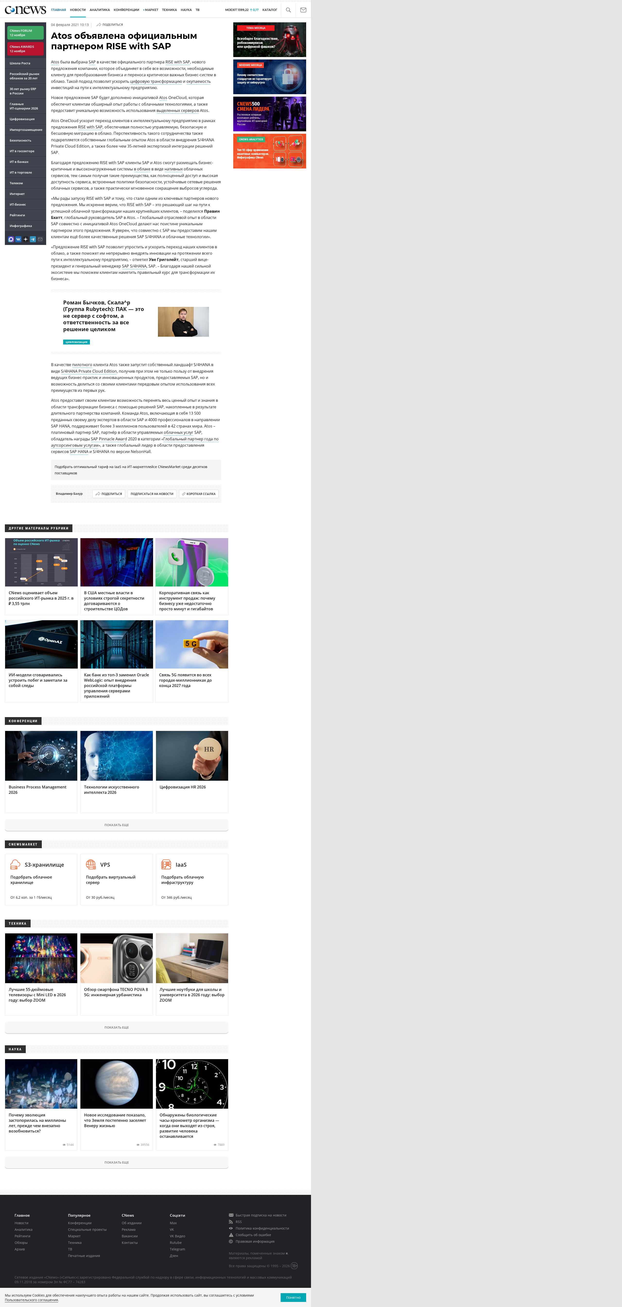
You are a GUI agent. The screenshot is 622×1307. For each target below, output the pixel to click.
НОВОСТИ (78, 10)
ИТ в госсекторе (22, 151)
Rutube (176, 1242)
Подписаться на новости (152, 494)
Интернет (17, 194)
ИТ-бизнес (18, 204)
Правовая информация (255, 1241)
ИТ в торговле (21, 172)
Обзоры (21, 1242)
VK (172, 1229)
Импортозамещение (26, 129)
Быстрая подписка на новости (261, 1215)
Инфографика (21, 226)
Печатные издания (84, 1255)
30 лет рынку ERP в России (23, 91)
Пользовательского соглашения (31, 1300)
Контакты (130, 1242)
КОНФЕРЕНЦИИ (126, 10)
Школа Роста (20, 63)
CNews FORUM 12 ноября (21, 32)
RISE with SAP (177, 62)
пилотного (82, 364)
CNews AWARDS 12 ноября (22, 48)
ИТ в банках (19, 161)
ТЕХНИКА (169, 10)
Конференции (80, 1223)
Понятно (293, 1297)
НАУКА (186, 10)
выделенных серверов (177, 110)
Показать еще (116, 825)
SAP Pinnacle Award (109, 439)
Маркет (74, 1236)
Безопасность (20, 140)
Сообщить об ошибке (253, 1234)
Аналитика (100, 10)
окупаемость (198, 81)
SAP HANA (79, 451)
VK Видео (177, 1236)
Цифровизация (22, 119)
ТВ (197, 10)
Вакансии (130, 1236)
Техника (75, 1242)
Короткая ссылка (201, 494)
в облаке (142, 169)
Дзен (174, 1255)
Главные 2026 (24, 106)
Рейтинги (17, 215)
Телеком (16, 183)
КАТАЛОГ (269, 10)
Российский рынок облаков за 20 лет (24, 76)
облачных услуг (178, 432)
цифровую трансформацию (156, 81)
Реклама (129, 1229)
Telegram (177, 1249)
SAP (92, 62)
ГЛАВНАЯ (58, 10)
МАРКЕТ (151, 10)
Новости (21, 1223)
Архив (20, 1249)
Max (173, 1223)
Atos (55, 62)
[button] (288, 10)
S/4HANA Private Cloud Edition (89, 371)
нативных (173, 169)
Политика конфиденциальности (262, 1228)
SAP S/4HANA (134, 266)
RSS (239, 1221)
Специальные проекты (87, 1229)
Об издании (132, 1223)
